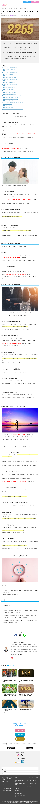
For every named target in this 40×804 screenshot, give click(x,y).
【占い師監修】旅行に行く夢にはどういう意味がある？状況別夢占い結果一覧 (9, 711)
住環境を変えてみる (8, 104)
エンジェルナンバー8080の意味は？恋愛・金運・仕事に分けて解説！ (26, 695)
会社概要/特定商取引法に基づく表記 (19, 781)
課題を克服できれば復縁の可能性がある (11, 75)
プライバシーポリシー (18, 779)
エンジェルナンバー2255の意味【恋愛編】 (10, 72)
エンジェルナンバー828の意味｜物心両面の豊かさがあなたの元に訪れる (26, 680)
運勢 (29, 15)
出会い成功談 (16, 790)
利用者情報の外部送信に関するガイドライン (19, 784)
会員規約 (15, 777)
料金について (4, 784)
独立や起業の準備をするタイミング (10, 87)
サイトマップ (29, 786)
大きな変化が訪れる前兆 (9, 70)
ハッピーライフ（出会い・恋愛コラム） (19, 796)
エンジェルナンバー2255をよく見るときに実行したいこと (12, 102)
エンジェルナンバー (17, 15)
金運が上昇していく (8, 80)
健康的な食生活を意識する (9, 107)
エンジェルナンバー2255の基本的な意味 (9, 67)
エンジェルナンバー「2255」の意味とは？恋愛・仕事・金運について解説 (14, 8)
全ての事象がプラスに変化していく (10, 69)
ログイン (20, 739)
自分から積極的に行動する (9, 105)
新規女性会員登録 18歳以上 (6, 788)
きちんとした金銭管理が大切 (9, 82)
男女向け (26, 15)
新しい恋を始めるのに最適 (9, 74)
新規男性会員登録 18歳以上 (6, 790)
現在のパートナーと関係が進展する (10, 77)
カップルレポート (17, 788)
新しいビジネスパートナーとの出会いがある (12, 85)
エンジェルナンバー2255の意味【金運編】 (10, 79)
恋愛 (22, 15)
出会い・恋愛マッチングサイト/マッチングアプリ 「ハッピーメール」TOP (7, 778)
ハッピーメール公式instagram (32, 779)
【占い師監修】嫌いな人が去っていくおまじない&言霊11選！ (26, 710)
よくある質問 (4, 786)
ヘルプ (3, 793)
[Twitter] (20, 635)
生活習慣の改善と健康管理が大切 (10, 94)
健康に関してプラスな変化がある (10, 92)
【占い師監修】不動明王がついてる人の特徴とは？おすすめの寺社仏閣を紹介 (9, 680)
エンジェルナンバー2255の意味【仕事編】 (10, 84)
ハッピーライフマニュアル (6, 771)
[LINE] (24, 635)
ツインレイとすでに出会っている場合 (11, 99)
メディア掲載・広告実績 (18, 793)
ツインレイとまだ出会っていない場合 (11, 97)
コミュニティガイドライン (18, 786)
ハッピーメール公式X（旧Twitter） (32, 777)
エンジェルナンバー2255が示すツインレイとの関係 (11, 95)
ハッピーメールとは (5, 781)
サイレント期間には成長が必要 (10, 100)
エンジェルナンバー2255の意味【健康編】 (10, 90)
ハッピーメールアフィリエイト (32, 783)
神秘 (11, 15)
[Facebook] (15, 635)
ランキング (4, 769)
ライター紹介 (4, 773)
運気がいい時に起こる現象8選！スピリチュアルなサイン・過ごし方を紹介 (9, 695)
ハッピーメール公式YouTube (31, 780)
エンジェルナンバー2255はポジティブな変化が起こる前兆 (12, 109)
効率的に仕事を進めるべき (9, 89)
